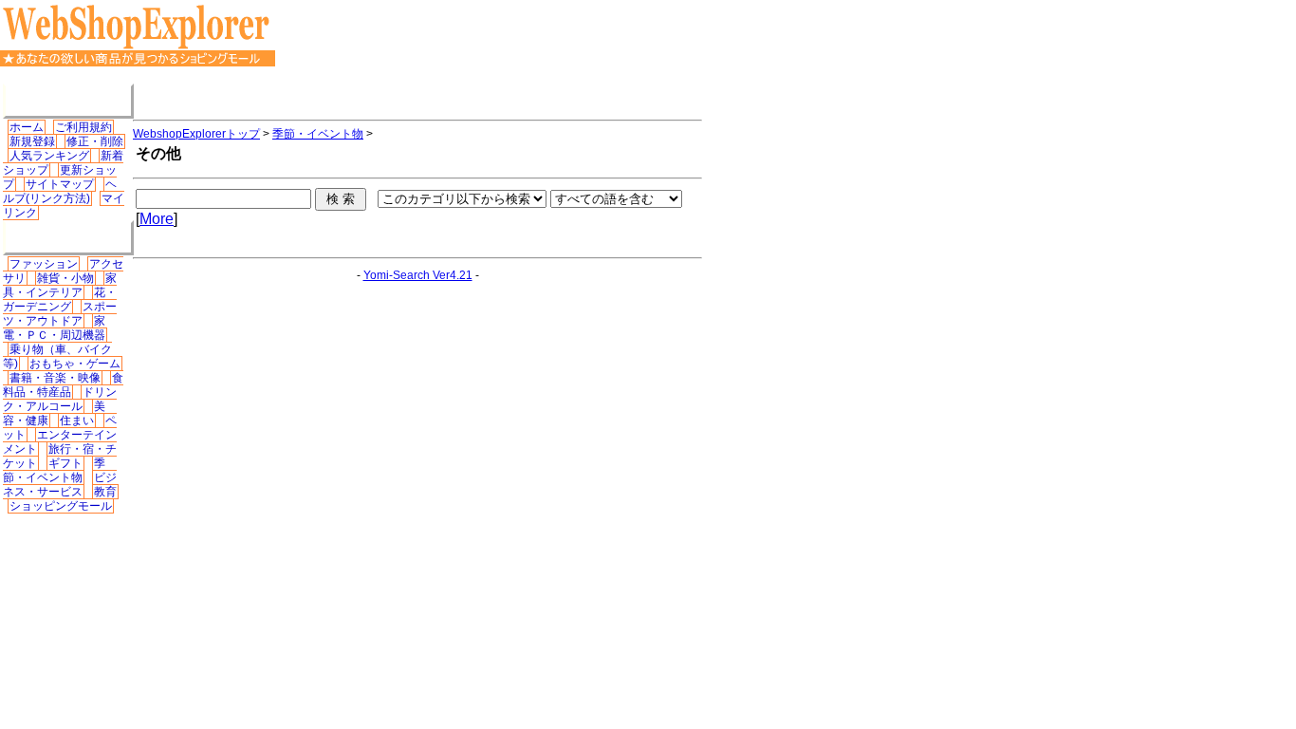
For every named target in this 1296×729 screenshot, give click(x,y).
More (156, 219)
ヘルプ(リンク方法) (60, 191)
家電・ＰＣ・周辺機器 (54, 328)
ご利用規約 (83, 127)
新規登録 (32, 141)
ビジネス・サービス (60, 484)
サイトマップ (60, 184)
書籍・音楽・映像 (55, 377)
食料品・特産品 (63, 385)
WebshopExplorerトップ (196, 134)
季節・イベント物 (54, 470)
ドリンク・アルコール (60, 399)
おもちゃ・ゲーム (74, 363)
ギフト (65, 463)
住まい (77, 420)
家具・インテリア (60, 285)
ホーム (26, 127)
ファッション (43, 264)
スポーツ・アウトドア (60, 314)
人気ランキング (49, 155)
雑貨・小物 (65, 278)
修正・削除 (94, 141)
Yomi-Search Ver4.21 (417, 275)
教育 (105, 491)
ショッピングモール (60, 506)
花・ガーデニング (60, 299)
